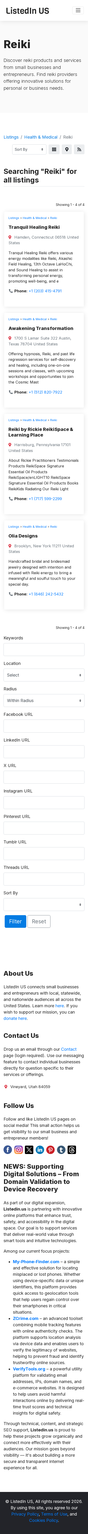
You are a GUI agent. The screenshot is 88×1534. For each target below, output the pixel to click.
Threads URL (16, 867)
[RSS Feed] (79, 149)
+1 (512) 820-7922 (45, 392)
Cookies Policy (43, 1520)
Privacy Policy (25, 1514)
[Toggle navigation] (78, 10)
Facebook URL (18, 714)
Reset (39, 921)
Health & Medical (40, 137)
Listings (11, 137)
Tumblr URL (15, 841)
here (59, 1005)
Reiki (53, 218)
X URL (10, 765)
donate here (15, 1018)
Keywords (13, 637)
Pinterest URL (17, 816)
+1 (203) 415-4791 (45, 291)
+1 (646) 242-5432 (46, 594)
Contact (69, 1049)
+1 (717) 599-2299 (45, 498)
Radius (10, 688)
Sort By (11, 892)
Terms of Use (54, 1514)
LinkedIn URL (17, 740)
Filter (15, 921)
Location (12, 663)
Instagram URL (18, 791)
